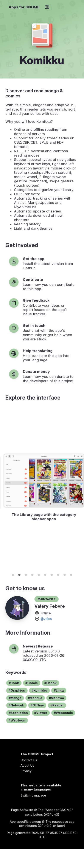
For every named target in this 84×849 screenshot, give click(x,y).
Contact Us (28, 760)
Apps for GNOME (24, 7)
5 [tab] (39, 574)
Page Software (22, 810)
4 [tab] (32, 574)
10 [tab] (71, 574)
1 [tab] (13, 574)
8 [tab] (58, 574)
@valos (46, 619)
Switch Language (33, 795)
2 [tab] (19, 574)
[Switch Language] (46, 7)
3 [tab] (26, 574)
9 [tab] (64, 574)
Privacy (25, 771)
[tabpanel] (42, 488)
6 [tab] (45, 574)
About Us (27, 765)
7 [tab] (52, 574)
